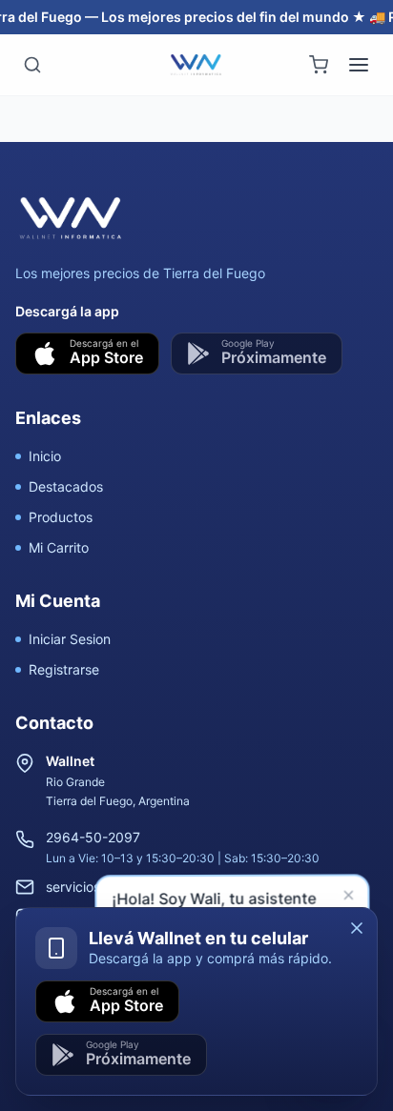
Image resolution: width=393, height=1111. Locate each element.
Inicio (45, 456)
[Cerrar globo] (350, 897)
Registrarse (64, 669)
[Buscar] (32, 65)
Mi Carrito (59, 547)
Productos (61, 517)
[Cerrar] (356, 928)
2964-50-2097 (93, 837)
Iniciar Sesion (70, 639)
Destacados (66, 486)
